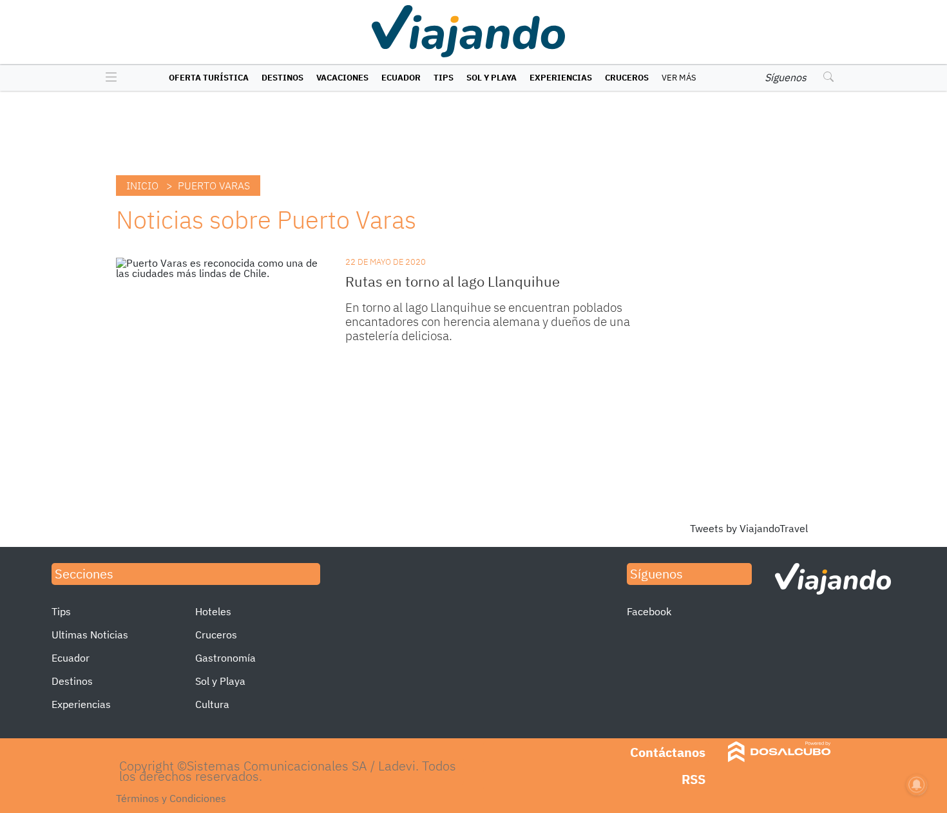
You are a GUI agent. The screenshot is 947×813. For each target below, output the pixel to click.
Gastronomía (225, 657)
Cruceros (627, 77)
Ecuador (401, 77)
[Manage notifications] (916, 784)
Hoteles (213, 611)
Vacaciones (342, 77)
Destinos (282, 77)
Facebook (649, 611)
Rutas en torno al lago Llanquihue (452, 281)
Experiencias (561, 77)
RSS (693, 779)
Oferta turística (209, 77)
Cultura (212, 704)
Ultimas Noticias (90, 634)
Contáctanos (667, 752)
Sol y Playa (491, 77)
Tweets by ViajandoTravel (749, 528)
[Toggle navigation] (108, 78)
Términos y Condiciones (171, 798)
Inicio (142, 185)
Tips (444, 77)
